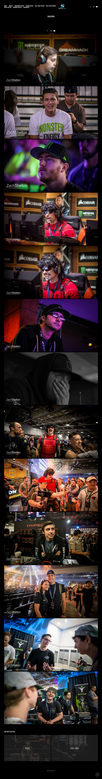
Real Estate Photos (39, 6)
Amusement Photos (19, 6)
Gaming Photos (29, 6)
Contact (11, 6)
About (5, 6)
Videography (26, 7)
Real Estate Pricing (51, 6)
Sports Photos (7, 7)
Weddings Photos (17, 7)
